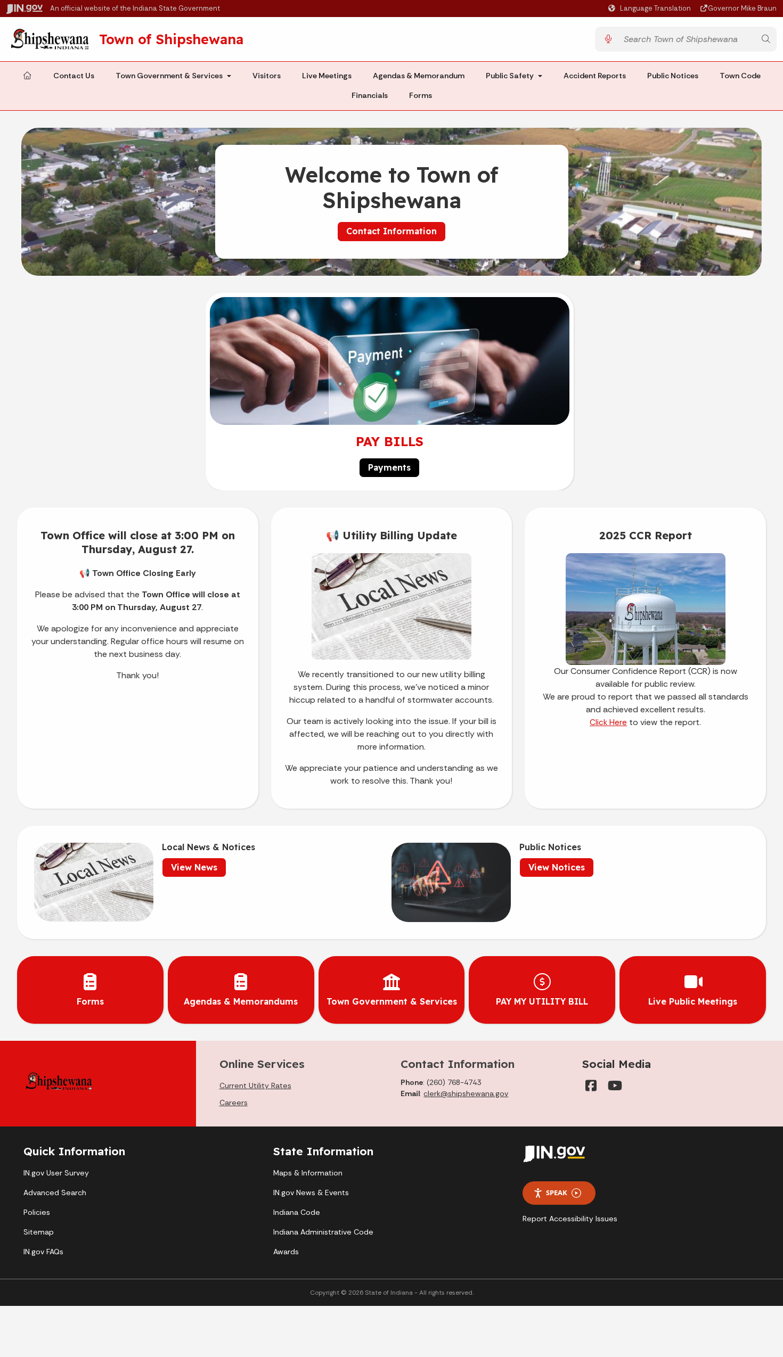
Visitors (266, 75)
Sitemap (38, 1232)
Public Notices (672, 75)
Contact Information (391, 231)
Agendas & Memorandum (418, 75)
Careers (233, 1102)
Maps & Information (307, 1173)
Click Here (608, 722)
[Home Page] (27, 76)
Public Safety (510, 75)
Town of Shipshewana (171, 38)
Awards (286, 1251)
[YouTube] (614, 1085)
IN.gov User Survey (56, 1173)
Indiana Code (296, 1212)
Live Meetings (327, 75)
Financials (370, 96)
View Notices (556, 867)
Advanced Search (54, 1192)
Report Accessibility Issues (570, 1218)
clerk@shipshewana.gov (465, 1093)
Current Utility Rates (255, 1085)
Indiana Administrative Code (323, 1232)
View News (194, 867)
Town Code (740, 75)
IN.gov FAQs (43, 1251)
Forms (420, 96)
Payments (389, 467)
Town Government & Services (169, 75)
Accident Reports (595, 75)
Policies (36, 1212)
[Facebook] (590, 1085)
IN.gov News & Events (311, 1192)
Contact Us (73, 75)
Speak (556, 1192)
